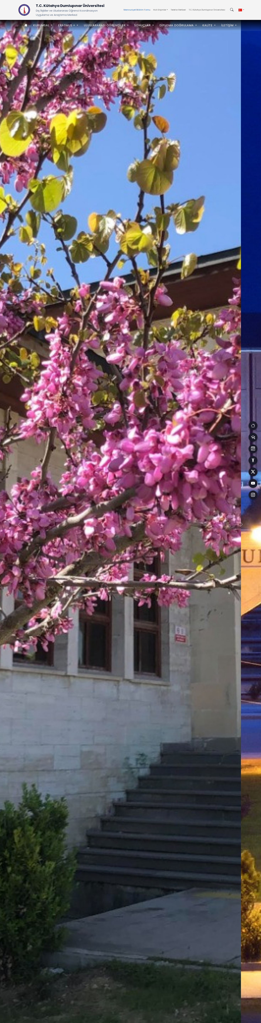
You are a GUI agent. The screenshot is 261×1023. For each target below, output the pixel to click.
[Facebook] (253, 471)
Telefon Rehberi (178, 9)
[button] (241, 10)
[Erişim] (253, 425)
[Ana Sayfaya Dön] (24, 10)
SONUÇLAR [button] (143, 25)
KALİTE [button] (207, 25)
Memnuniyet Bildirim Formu (137, 9)
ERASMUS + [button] (67, 25)
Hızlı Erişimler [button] (159, 9)
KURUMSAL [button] (41, 25)
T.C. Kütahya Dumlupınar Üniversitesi (207, 9)
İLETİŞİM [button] (227, 25)
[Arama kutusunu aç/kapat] (232, 10)
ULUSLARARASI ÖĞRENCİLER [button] (105, 25)
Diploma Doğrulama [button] (177, 25)
